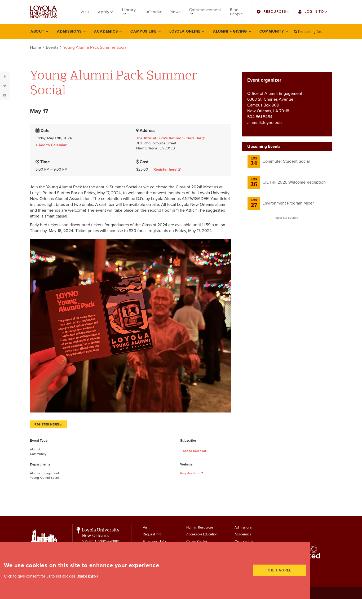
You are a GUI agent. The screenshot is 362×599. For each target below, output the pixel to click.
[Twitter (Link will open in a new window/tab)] (5, 85)
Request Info (152, 534)
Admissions (243, 527)
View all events (286, 218)
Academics (243, 534)
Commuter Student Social (286, 161)
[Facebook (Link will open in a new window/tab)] (5, 76)
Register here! (165, 169)
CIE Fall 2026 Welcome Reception (294, 182)
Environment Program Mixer (288, 203)
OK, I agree (280, 570)
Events (52, 47)
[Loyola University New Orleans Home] (43, 12)
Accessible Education (202, 534)
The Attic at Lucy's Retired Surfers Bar (168, 138)
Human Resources (199, 527)
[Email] (5, 95)
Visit (146, 527)
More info (86, 576)
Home (35, 47)
